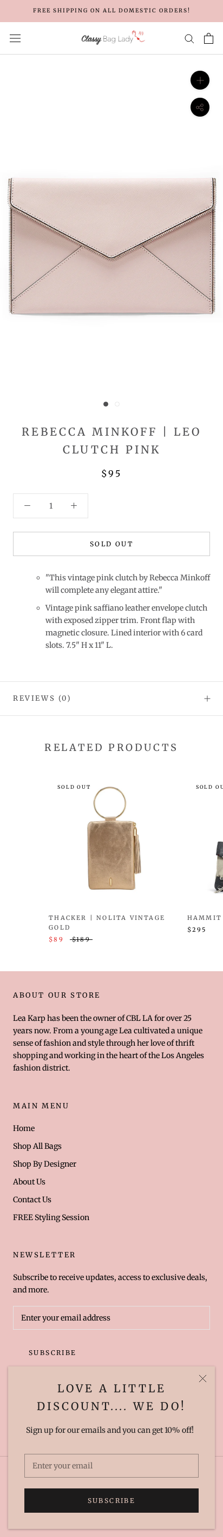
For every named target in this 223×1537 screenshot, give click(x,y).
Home (24, 1128)
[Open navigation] (15, 38)
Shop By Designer (44, 1164)
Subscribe (112, 1501)
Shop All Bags (37, 1146)
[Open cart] (208, 38)
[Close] (203, 1379)
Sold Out (111, 544)
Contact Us (32, 1199)
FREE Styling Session (51, 1217)
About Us (29, 1182)
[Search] (189, 38)
